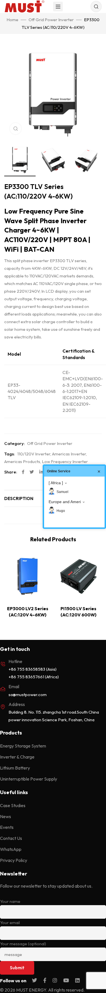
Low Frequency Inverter (65, 461)
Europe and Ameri (65, 501)
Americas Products (22, 461)
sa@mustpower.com (27, 694)
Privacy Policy (13, 860)
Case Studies (12, 805)
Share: (10, 472)
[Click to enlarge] (15, 128)
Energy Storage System (23, 746)
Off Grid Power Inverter (51, 19)
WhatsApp (10, 849)
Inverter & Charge (17, 757)
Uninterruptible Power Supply (28, 779)
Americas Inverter (69, 454)
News (5, 816)
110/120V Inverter (33, 454)
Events (7, 827)
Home (12, 19)
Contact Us (11, 838)
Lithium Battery (15, 768)
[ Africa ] (56, 483)
